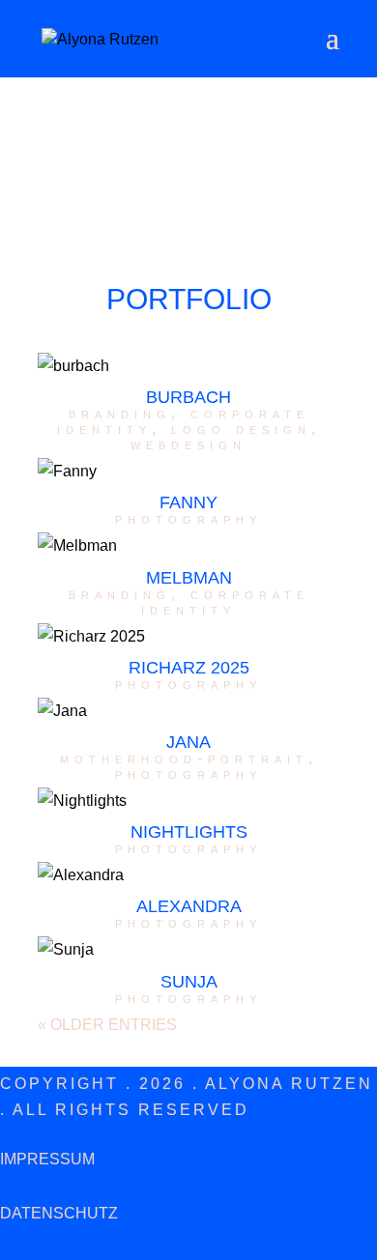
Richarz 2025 (189, 667)
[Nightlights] (188, 801)
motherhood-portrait (184, 758)
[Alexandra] (188, 875)
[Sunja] (188, 949)
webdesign (188, 444)
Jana (188, 742)
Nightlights (188, 832)
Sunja (189, 981)
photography (188, 518)
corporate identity (225, 601)
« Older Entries (107, 1025)
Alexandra (189, 906)
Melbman (189, 577)
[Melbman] (188, 545)
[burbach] (188, 366)
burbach (188, 397)
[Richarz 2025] (188, 636)
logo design (241, 428)
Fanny (189, 502)
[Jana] (188, 711)
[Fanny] (188, 471)
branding (120, 413)
